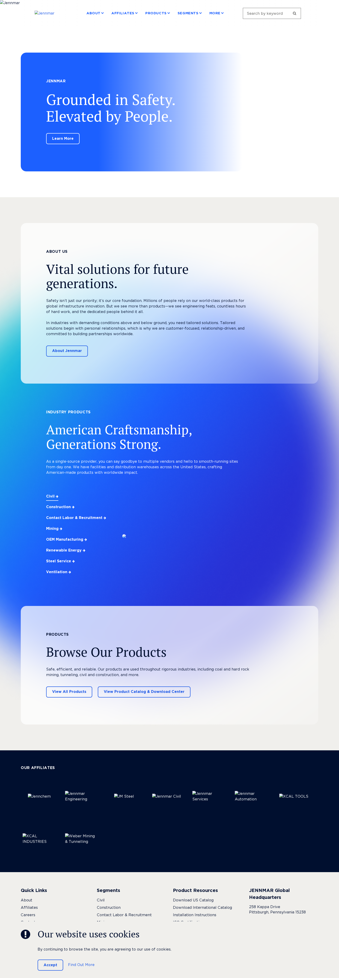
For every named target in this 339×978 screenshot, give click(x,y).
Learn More (63, 138)
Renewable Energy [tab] (64, 550)
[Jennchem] (39, 796)
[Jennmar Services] (208, 796)
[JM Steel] (124, 796)
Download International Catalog (202, 907)
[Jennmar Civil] (166, 796)
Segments (188, 13)
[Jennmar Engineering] (81, 796)
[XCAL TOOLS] (293, 796)
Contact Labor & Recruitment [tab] (75, 518)
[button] (102, 13)
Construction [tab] (59, 507)
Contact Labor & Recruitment (124, 915)
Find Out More (81, 965)
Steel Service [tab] (59, 561)
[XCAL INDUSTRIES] (39, 838)
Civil (101, 900)
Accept (50, 965)
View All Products (69, 691)
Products (156, 13)
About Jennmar (67, 351)
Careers (28, 915)
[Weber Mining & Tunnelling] (81, 838)
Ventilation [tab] (57, 572)
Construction (109, 907)
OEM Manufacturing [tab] (65, 539)
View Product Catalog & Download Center (144, 691)
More (214, 13)
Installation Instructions (194, 915)
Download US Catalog (193, 900)
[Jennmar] (51, 13)
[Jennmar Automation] (251, 796)
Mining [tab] (53, 528)
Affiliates (122, 13)
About (93, 13)
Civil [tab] (51, 496)
